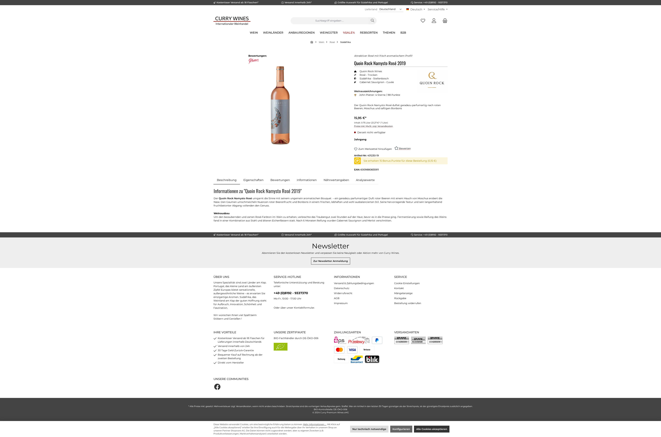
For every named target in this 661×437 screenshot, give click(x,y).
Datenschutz (341, 288)
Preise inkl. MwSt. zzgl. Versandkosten (373, 126)
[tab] (226, 180)
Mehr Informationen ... (314, 424)
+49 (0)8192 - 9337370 (291, 293)
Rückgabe (400, 298)
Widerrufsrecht (343, 293)
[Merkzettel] (423, 20)
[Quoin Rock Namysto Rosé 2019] (280, 105)
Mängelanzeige (403, 293)
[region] (280, 105)
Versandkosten (243, 406)
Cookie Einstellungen (407, 283)
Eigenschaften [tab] (253, 180)
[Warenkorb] (444, 20)
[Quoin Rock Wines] (432, 81)
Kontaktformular (304, 307)
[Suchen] (372, 20)
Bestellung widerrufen (407, 303)
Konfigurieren (401, 429)
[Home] (312, 42)
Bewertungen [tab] (280, 180)
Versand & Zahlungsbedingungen (354, 283)
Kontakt (399, 288)
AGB (336, 298)
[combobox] (329, 20)
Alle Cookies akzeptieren (431, 429)
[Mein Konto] (434, 20)
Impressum (341, 303)
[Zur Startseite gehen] (231, 20)
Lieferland (371, 9)
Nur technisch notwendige (369, 429)
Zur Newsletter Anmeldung (330, 261)
